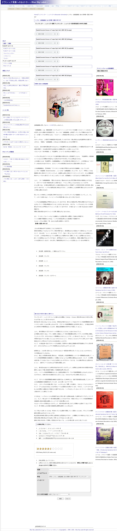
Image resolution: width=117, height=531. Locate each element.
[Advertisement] (16, 24)
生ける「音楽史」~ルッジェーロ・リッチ (14, 147)
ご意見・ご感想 (7, 43)
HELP (4, 41)
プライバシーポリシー (52, 529)
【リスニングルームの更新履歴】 (105, 68)
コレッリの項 (49, 125)
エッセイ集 (6, 110)
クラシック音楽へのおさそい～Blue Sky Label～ (25, 2)
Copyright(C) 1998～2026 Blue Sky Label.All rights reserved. (76, 529)
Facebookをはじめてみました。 (12, 105)
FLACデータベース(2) (9, 51)
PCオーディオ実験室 (8, 151)
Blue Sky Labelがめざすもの (37, 529)
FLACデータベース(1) (9, 48)
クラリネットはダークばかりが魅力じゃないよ (16, 142)
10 (61, 448)
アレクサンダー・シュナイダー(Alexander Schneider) (52, 14)
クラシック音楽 (7, 63)
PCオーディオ (7, 66)
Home (35, 14)
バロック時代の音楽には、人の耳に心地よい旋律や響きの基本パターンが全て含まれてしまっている (16, 134)
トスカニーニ (7, 56)
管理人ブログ (6, 70)
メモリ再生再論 (7, 166)
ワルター (5, 58)
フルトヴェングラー (8, 53)
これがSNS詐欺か (8, 100)
